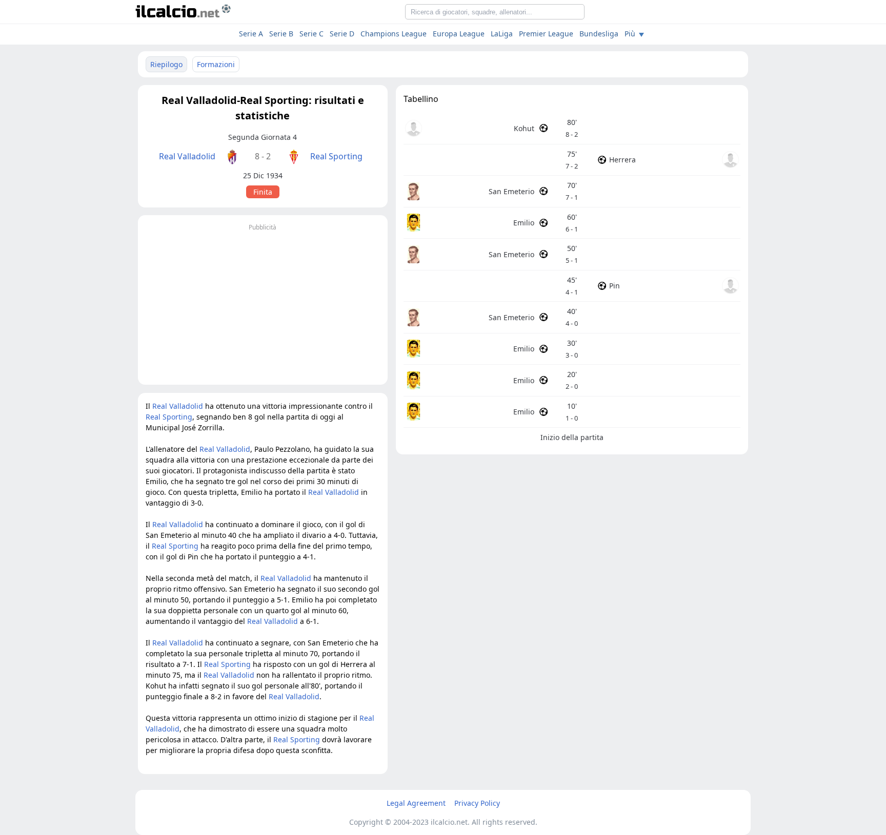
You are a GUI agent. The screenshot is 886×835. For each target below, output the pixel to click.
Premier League (546, 33)
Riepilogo (166, 64)
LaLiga (502, 33)
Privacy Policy (477, 803)
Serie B (281, 33)
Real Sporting (336, 156)
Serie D (342, 33)
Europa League (459, 33)
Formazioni (216, 64)
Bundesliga (598, 33)
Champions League (393, 33)
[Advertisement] (263, 305)
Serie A (251, 33)
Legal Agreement (416, 803)
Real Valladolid (187, 156)
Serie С (311, 33)
